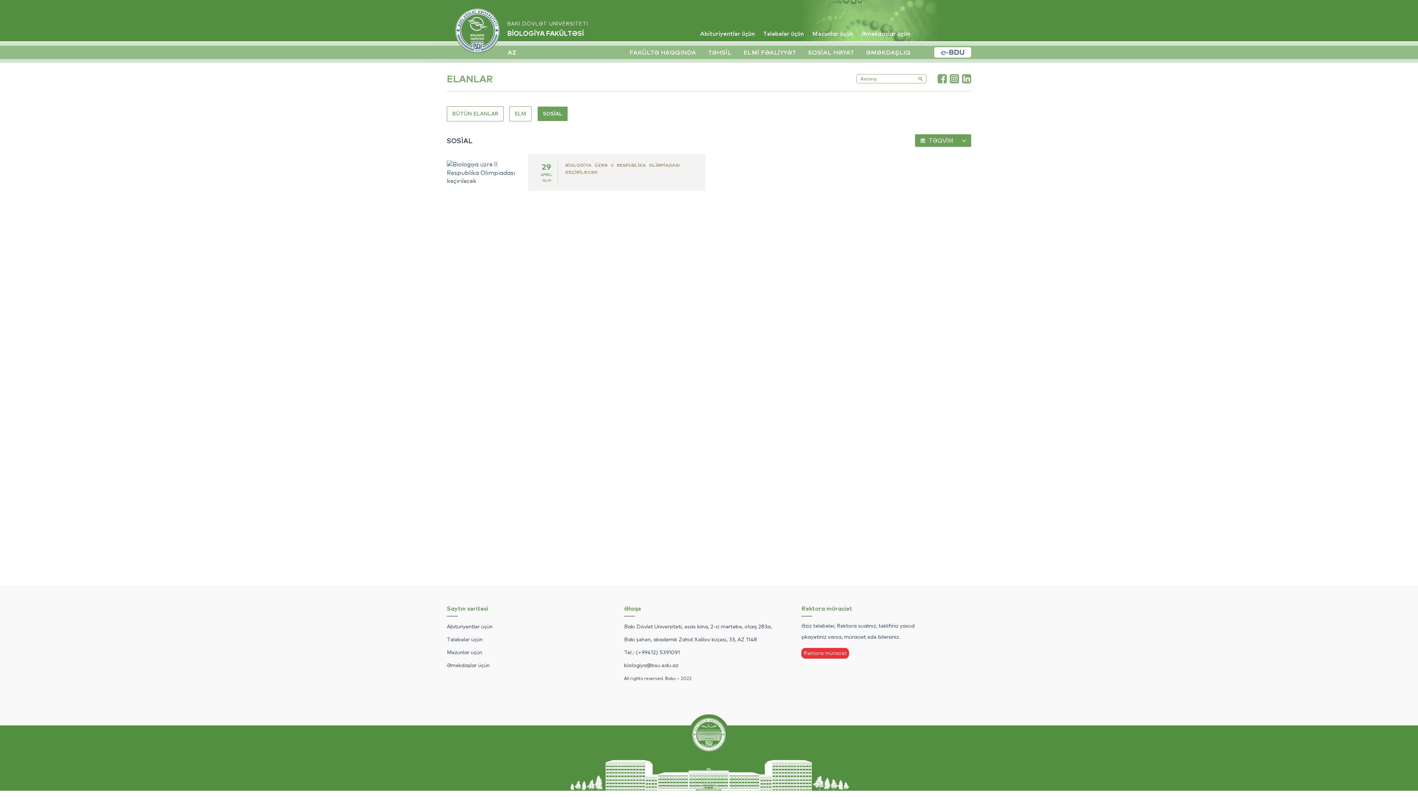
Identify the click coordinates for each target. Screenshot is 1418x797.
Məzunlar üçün (832, 33)
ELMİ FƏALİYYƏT (769, 52)
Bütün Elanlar (475, 113)
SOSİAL (552, 113)
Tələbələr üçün (783, 33)
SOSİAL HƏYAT (831, 52)
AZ (512, 52)
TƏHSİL (720, 52)
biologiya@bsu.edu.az (651, 665)
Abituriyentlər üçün (727, 33)
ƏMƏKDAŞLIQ (888, 52)
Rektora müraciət (825, 653)
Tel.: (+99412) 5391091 (652, 652)
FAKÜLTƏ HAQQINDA (662, 52)
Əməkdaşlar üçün (885, 33)
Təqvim (941, 140)
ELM (520, 113)
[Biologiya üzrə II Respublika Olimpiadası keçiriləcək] (487, 172)
